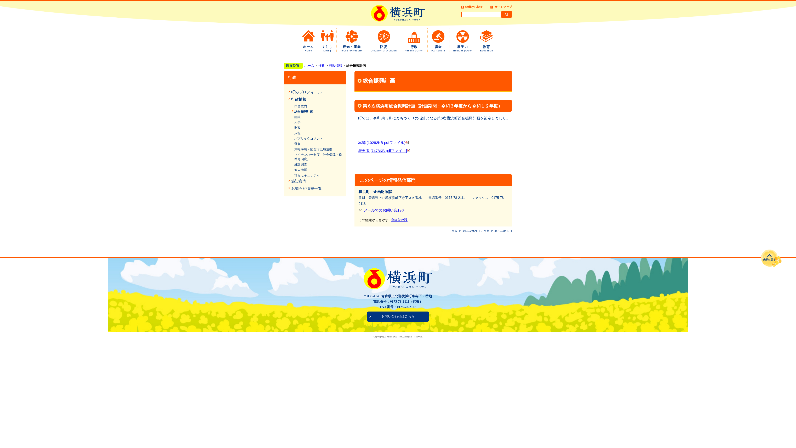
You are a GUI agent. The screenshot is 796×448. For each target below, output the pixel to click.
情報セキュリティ (307, 175)
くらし (327, 48)
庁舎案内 (300, 106)
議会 (438, 48)
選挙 (297, 144)
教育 (486, 48)
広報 (297, 133)
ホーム (308, 48)
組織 (297, 117)
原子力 (462, 48)
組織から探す (474, 7)
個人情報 (300, 170)
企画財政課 (399, 220)
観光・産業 (352, 48)
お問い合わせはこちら (398, 316)
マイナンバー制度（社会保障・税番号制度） (318, 157)
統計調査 (300, 164)
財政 (297, 127)
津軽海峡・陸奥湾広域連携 (313, 149)
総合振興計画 (303, 111)
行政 (414, 48)
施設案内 (298, 181)
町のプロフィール (306, 92)
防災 (384, 48)
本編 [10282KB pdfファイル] (381, 143)
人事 (297, 122)
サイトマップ (503, 7)
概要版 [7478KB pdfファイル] (382, 151)
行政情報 (335, 65)
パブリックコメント (308, 138)
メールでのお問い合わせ (384, 210)
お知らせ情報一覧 (306, 188)
